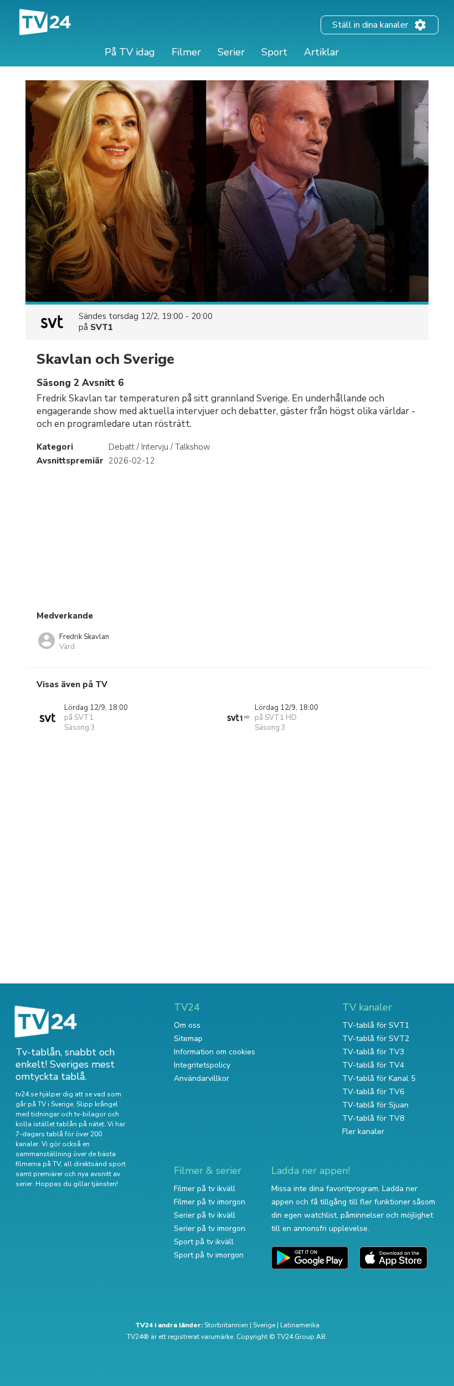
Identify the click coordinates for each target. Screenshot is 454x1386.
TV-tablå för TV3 (373, 1052)
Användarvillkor (201, 1078)
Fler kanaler (363, 1131)
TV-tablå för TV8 (373, 1118)
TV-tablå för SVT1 (375, 1025)
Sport (274, 52)
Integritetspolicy (202, 1065)
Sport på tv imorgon (209, 1255)
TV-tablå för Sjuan (375, 1105)
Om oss (187, 1025)
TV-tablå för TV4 (373, 1065)
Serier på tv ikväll (204, 1215)
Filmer (186, 52)
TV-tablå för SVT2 (375, 1038)
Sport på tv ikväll (204, 1241)
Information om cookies (214, 1052)
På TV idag (130, 52)
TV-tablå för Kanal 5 (378, 1078)
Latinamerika (299, 1325)
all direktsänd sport (95, 1164)
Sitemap (188, 1038)
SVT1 (101, 327)
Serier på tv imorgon (209, 1228)
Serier (231, 52)
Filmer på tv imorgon (209, 1202)
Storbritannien (226, 1325)
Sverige (264, 1325)
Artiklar (321, 52)
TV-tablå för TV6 (373, 1091)
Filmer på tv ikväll (204, 1188)
